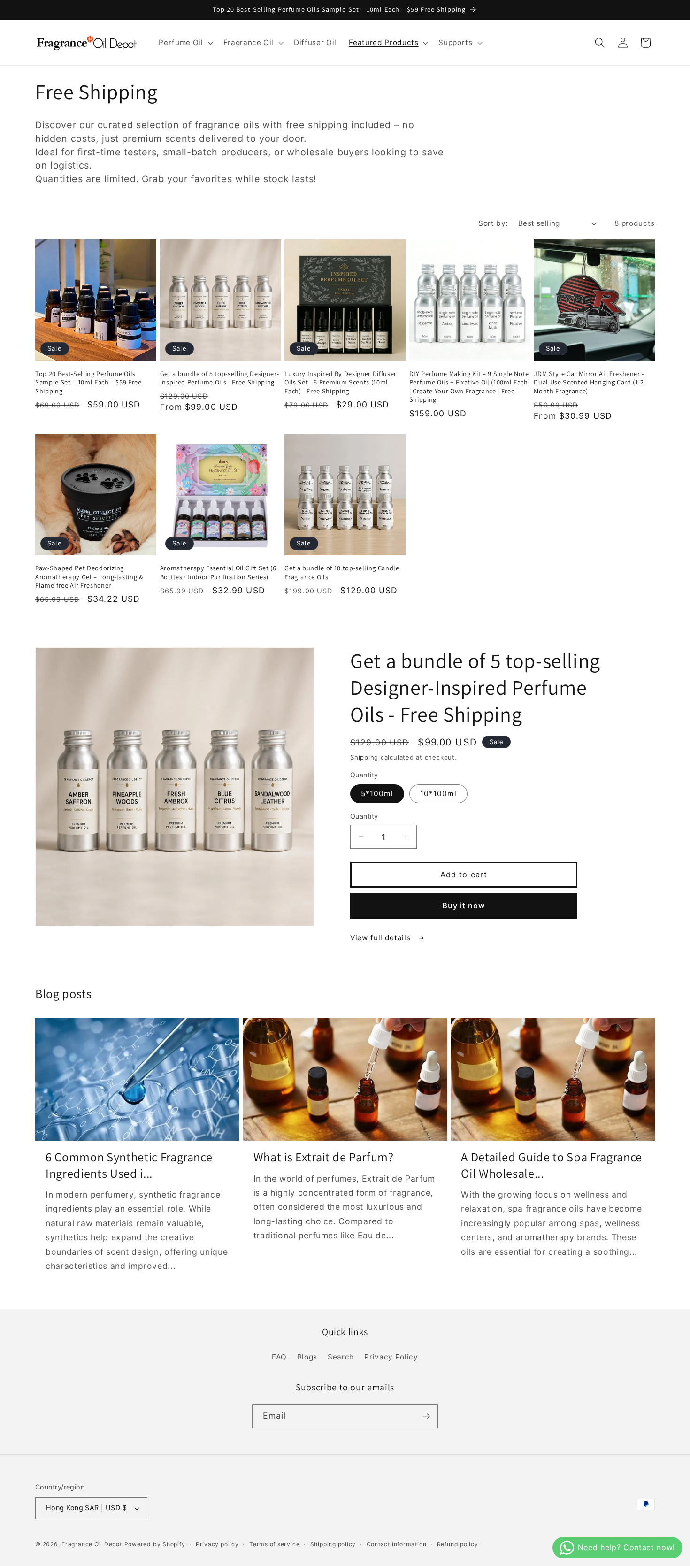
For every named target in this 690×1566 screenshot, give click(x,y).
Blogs (307, 1356)
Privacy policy (217, 1544)
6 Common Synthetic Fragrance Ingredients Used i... (129, 1165)
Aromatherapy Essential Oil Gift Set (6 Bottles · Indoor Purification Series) (218, 572)
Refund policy (457, 1544)
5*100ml (377, 793)
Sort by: (493, 223)
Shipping (364, 757)
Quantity (364, 816)
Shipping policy (333, 1544)
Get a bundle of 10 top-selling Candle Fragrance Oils (341, 572)
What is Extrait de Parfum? (323, 1157)
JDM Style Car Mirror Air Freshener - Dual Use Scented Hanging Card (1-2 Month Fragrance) (589, 382)
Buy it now (464, 905)
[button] (185, 43)
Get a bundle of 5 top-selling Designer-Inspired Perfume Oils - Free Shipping (219, 378)
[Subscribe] (426, 1416)
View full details (381, 937)
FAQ (279, 1356)
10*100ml (438, 793)
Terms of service (274, 1544)
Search (341, 1356)
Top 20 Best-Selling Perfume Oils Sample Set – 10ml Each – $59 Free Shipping (88, 382)
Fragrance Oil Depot (91, 1544)
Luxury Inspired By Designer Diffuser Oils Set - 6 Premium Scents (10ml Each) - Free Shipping (340, 382)
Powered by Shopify (154, 1544)
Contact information (397, 1544)
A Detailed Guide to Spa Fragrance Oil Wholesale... (551, 1165)
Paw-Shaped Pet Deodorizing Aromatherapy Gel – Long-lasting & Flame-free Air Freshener (89, 577)
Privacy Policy (391, 1356)
